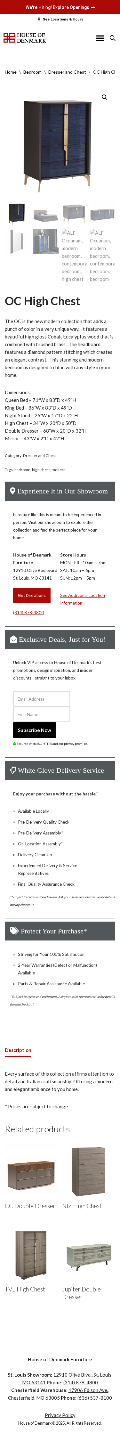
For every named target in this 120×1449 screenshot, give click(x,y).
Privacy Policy (60, 1415)
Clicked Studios (72, 1442)
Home (11, 72)
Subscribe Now (34, 730)
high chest (41, 469)
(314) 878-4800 (28, 612)
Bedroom (32, 72)
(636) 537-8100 (94, 1398)
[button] (100, 38)
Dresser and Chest (67, 72)
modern (59, 469)
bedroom (22, 469)
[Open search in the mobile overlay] (112, 38)
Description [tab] (18, 1050)
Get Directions (32, 595)
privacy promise (75, 743)
